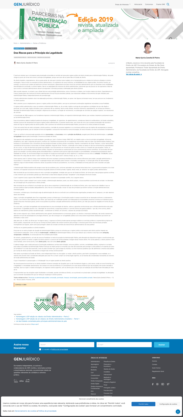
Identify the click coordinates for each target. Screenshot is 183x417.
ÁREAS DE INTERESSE (99, 358)
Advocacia (138, 4)
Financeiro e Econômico (107, 365)
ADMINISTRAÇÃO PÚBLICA (20, 57)
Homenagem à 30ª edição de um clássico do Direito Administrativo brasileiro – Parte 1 (47, 319)
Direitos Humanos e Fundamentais (97, 387)
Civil (92, 372)
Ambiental (94, 367)
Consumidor (94, 378)
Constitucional (95, 375)
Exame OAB (160, 4)
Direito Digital (95, 383)
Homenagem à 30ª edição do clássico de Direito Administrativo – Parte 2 (42, 316)
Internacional (108, 374)
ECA (92, 391)
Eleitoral (93, 394)
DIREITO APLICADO (31, 57)
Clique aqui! (34, 324)
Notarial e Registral (110, 382)
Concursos (149, 4)
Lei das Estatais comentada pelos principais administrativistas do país (41, 321)
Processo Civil (108, 393)
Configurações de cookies (168, 404)
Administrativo (95, 361)
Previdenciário (108, 390)
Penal (105, 385)
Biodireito (94, 370)
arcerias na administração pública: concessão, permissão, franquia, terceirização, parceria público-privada (61, 277)
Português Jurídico (109, 387)
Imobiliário (107, 372)
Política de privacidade (47, 411)
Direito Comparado (97, 381)
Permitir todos (143, 404)
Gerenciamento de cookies (25, 411)
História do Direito (109, 369)
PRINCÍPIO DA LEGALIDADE (43, 57)
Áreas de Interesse (122, 4)
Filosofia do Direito (109, 361)
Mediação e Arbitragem (107, 378)
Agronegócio (95, 364)
